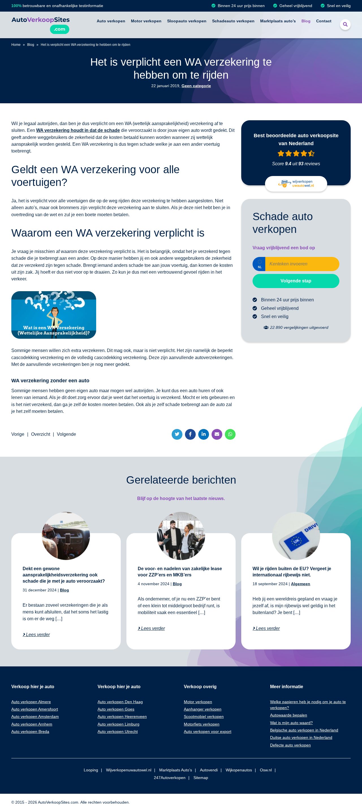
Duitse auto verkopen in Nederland (301, 737)
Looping (91, 770)
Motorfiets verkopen (201, 724)
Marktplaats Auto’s (175, 770)
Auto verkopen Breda (30, 731)
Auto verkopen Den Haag (120, 702)
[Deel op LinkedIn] (203, 434)
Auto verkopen (111, 21)
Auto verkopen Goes (116, 709)
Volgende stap (296, 280)
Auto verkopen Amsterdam (35, 716)
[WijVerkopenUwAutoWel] (296, 184)
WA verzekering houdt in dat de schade (78, 130)
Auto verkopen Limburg (118, 724)
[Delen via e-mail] (217, 434)
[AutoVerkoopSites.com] (40, 25)
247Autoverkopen (170, 777)
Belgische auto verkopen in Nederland (304, 730)
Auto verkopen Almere (31, 702)
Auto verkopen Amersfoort (34, 709)
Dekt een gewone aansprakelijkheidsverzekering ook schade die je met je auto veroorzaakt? (64, 574)
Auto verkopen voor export (207, 731)
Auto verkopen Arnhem (31, 724)
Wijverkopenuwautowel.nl (128, 770)
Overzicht (40, 434)
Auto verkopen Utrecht (118, 731)
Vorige (17, 434)
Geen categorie (196, 85)
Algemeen (300, 584)
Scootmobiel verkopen (204, 716)
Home (16, 45)
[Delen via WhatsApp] (230, 434)
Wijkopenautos (239, 770)
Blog (306, 21)
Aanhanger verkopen (202, 709)
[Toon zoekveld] (345, 24)
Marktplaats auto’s (278, 21)
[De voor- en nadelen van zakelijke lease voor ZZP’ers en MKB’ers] (181, 536)
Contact (323, 21)
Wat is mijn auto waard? (291, 722)
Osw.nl (266, 770)
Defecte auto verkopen (290, 745)
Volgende (66, 434)
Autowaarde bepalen (288, 715)
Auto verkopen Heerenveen (122, 716)
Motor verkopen (146, 21)
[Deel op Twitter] (177, 434)
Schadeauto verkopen (233, 21)
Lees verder (37, 634)
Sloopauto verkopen (186, 21)
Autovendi (209, 770)
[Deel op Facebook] (190, 434)
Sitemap (200, 777)
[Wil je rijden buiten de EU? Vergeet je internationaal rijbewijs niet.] (296, 536)
